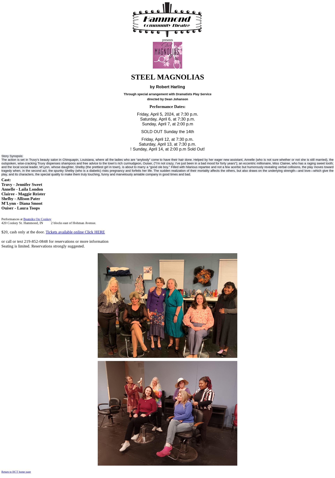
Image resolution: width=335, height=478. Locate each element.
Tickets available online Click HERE (75, 232)
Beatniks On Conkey (37, 219)
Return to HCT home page (16, 471)
